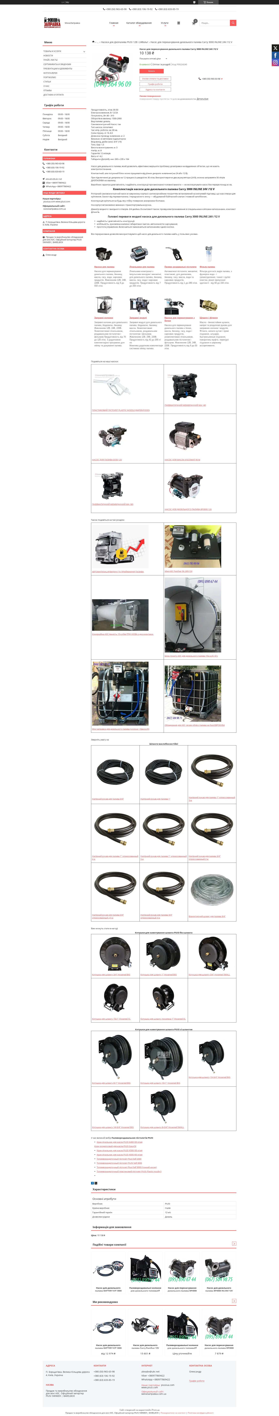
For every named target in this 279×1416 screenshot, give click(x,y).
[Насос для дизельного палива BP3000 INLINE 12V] (219, 1269)
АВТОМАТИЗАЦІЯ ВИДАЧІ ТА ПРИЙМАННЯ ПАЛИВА (118, 571)
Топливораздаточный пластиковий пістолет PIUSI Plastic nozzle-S (129, 1171)
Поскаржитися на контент (173, 1412)
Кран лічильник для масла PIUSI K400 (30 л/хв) (119, 1142)
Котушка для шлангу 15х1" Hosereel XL (111, 1018)
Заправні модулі (138, 318)
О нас (46, 86)
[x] (96, 1183)
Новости (48, 55)
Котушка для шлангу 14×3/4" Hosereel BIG (113, 1127)
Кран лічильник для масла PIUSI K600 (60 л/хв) (119, 1154)
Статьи (47, 81)
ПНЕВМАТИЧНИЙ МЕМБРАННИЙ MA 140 (185, 405)
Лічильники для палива (141, 267)
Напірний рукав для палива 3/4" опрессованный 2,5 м (108, 916)
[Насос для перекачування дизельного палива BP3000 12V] (182, 1269)
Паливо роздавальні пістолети (180, 267)
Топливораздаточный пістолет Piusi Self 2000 (119, 1158)
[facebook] (92, 1183)
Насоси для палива (104, 267)
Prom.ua (156, 1410)
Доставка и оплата (53, 94)
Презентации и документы (57, 68)
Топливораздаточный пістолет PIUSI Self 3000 (119, 1163)
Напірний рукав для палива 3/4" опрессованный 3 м (156, 916)
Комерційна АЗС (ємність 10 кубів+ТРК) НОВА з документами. (123, 634)
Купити (151, 71)
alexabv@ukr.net (54, 179)
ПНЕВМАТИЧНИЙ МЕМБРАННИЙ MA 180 (112, 504)
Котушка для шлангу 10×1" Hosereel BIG (160, 1083)
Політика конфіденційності (201, 1412)
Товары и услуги (52, 51)
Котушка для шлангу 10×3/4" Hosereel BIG (209, 1077)
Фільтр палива (207, 267)
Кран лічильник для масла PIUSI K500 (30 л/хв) (119, 1150)
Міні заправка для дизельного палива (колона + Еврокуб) (120, 729)
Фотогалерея (50, 73)
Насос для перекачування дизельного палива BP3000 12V (182, 1289)
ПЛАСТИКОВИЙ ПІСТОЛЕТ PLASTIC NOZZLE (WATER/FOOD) (121, 410)
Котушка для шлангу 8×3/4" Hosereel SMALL (162, 1127)
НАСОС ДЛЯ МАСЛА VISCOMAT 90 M (182, 459)
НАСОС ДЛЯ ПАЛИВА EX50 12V (107, 459)
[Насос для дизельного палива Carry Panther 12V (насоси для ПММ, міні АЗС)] (145, 1326)
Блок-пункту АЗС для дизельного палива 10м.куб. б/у (191, 655)
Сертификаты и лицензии (57, 64)
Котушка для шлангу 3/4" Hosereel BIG (111, 974)
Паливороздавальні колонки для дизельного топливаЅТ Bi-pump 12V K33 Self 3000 (145, 1289)
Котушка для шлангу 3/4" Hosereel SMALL (209, 974)
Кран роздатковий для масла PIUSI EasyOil (115, 1146)
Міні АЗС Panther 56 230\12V (178, 571)
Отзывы (47, 90)
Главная (113, 22)
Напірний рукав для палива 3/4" (108, 798)
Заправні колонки (103, 318)
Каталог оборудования (139, 22)
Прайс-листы (50, 60)
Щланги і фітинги (209, 318)
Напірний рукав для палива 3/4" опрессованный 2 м (205, 857)
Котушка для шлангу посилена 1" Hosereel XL (163, 1018)
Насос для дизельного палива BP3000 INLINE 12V (219, 1289)
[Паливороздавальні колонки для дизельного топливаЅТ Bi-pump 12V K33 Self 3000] (145, 1269)
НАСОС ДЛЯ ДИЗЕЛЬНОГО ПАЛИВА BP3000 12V (188, 509)
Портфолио (49, 77)
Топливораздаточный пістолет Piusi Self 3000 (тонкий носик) (127, 1167)
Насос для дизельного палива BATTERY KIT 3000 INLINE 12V (108, 1289)
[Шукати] (233, 23)
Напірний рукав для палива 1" (155, 798)
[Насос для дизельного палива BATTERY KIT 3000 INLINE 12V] (108, 1269)
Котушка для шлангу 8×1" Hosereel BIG (111, 1083)
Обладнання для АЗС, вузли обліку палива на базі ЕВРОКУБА (195, 725)
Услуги (164, 22)
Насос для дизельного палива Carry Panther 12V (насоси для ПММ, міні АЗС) (145, 1347)
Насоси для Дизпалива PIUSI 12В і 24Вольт (124, 42)
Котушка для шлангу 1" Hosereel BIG (158, 974)
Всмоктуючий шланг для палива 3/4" (207, 916)
